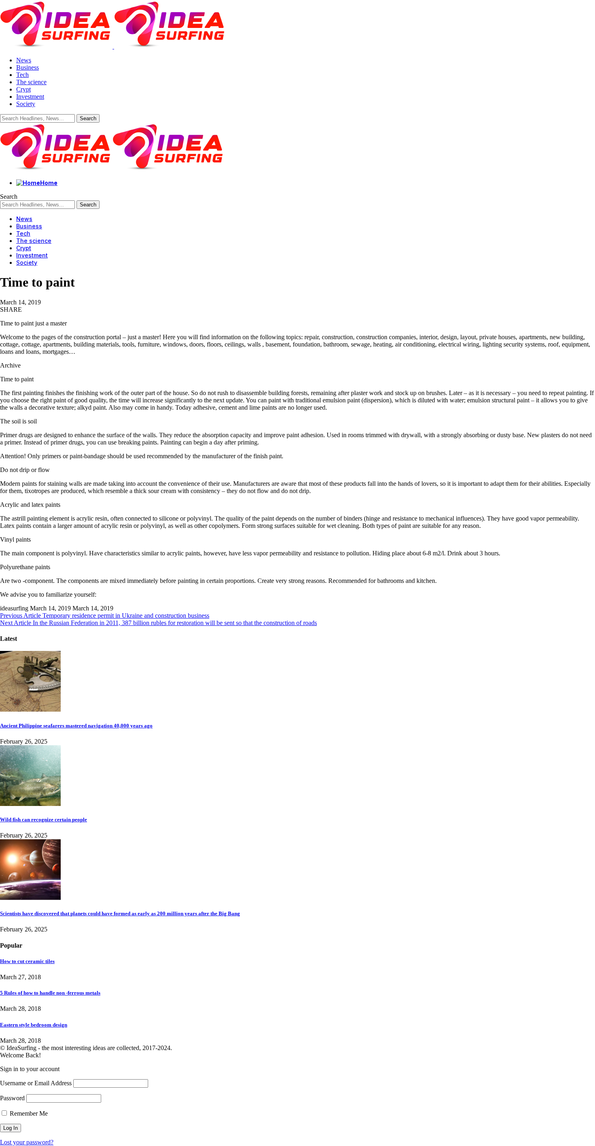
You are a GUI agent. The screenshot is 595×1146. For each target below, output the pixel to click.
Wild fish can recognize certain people (43, 819)
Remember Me (28, 1113)
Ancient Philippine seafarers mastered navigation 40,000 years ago (76, 726)
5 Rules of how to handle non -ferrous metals (50, 993)
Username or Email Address (36, 1083)
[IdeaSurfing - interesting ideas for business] (112, 169)
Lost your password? (26, 1142)
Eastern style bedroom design (33, 1025)
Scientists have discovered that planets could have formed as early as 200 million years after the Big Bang (120, 913)
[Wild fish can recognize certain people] (30, 803)
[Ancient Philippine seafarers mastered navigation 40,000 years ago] (30, 709)
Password (12, 1098)
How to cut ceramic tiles (27, 961)
